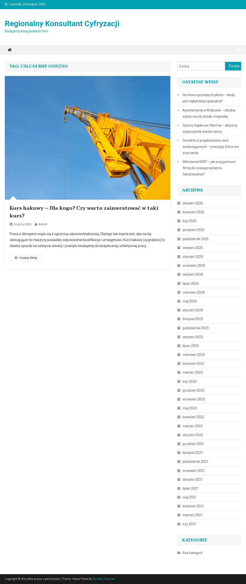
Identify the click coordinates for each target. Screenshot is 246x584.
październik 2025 (196, 239)
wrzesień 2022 (194, 399)
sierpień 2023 (193, 337)
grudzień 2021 (193, 444)
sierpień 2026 (193, 203)
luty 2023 (190, 381)
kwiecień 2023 (193, 363)
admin (42, 224)
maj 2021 (190, 497)
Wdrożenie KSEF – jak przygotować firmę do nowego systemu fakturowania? (209, 168)
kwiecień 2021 (193, 506)
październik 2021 (196, 461)
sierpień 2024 (193, 274)
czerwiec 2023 (194, 355)
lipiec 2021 (191, 488)
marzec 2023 (193, 372)
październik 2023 (196, 328)
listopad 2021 (193, 453)
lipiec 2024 (191, 283)
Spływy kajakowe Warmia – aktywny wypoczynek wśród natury (210, 128)
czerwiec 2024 (194, 292)
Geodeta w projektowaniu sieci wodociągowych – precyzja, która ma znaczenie (211, 147)
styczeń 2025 (193, 257)
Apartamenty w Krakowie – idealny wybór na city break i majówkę (209, 113)
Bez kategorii (193, 553)
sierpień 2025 (193, 248)
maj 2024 (190, 301)
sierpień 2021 (193, 479)
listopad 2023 (193, 319)
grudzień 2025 (193, 230)
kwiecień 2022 (193, 417)
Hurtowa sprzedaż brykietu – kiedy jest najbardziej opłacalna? (209, 98)
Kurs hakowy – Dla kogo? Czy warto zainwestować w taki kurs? (84, 212)
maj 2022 (190, 408)
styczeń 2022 (193, 435)
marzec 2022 (193, 426)
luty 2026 (190, 221)
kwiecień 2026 (193, 212)
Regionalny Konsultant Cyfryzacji (62, 23)
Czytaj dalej (28, 258)
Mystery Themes (104, 579)
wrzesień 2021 (194, 471)
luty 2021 (190, 524)
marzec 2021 (193, 515)
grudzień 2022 (193, 390)
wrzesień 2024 (194, 265)
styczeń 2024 (193, 310)
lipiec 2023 (191, 346)
